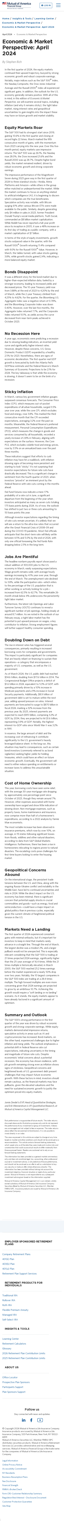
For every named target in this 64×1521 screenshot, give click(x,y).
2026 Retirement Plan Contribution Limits (23, 1353)
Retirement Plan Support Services (19, 1273)
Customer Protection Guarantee (17, 1501)
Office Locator (10, 1377)
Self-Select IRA (10, 1319)
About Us (11, 1367)
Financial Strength (10, 1485)
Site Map (6, 1506)
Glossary (6, 1348)
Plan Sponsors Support (13, 1391)
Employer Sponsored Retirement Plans (28, 1243)
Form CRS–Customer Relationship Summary (22, 1493)
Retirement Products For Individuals (23, 1284)
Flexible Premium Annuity (15, 1309)
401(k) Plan (8, 1259)
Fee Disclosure (9, 1481)
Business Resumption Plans (15, 1477)
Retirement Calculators (14, 1343)
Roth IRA (7, 1305)
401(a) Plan (8, 1268)
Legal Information (10, 1460)
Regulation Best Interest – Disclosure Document (24, 1497)
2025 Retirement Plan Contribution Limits (23, 1358)
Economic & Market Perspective (21, 23)
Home (5, 19)
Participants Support (12, 1387)
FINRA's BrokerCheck (12, 1489)
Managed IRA (9, 1314)
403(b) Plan (8, 1263)
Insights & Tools (21, 19)
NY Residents (8, 1473)
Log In (47, 5)
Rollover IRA (8, 1300)
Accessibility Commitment (14, 1468)
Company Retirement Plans (16, 1254)
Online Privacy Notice (12, 1464)
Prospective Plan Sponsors (16, 1382)
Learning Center (44, 19)
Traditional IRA (10, 1295)
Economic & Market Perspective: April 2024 (28, 27)
